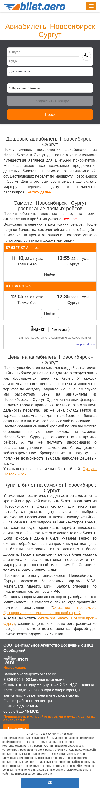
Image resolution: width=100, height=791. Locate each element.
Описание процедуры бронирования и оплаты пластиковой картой (50, 610)
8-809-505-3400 (16, 679)
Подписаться (16, 728)
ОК (50, 782)
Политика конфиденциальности (31, 773)
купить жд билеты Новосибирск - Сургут (50, 620)
